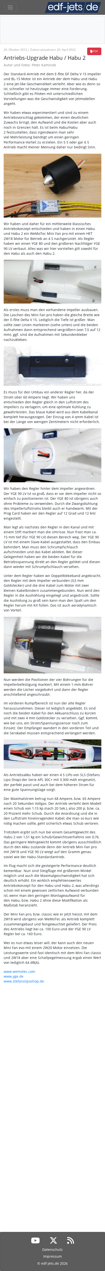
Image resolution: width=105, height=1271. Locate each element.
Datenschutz (52, 1249)
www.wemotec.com (19, 971)
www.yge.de (13, 976)
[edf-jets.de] (73, 7)
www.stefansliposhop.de (24, 981)
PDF (95, 51)
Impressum (52, 1256)
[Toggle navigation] (10, 7)
